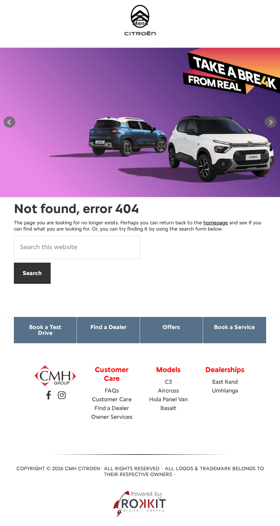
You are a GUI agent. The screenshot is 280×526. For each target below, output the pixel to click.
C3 (168, 381)
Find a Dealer (108, 327)
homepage (215, 223)
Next (270, 122)
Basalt (168, 408)
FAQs (112, 390)
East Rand (225, 381)
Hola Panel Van (168, 399)
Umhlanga (225, 390)
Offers (171, 327)
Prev (9, 122)
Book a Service (234, 327)
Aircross (168, 390)
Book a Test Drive (45, 330)
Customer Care (112, 399)
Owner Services (111, 416)
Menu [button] (140, 23)
